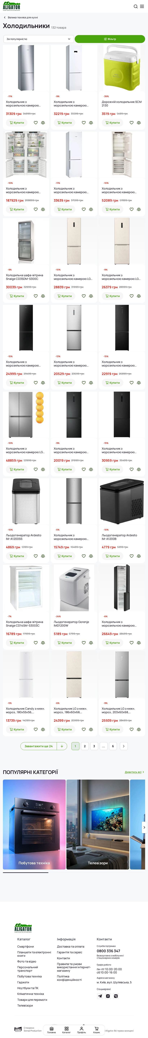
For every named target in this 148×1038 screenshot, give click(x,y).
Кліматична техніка (30, 993)
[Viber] (116, 996)
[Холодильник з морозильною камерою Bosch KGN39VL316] (26, 67)
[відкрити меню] (142, 6)
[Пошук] (136, 6)
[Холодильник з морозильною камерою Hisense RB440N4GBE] (26, 327)
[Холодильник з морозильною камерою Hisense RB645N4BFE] (122, 414)
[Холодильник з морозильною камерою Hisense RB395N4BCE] (74, 327)
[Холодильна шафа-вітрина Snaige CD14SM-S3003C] (26, 587)
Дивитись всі (133, 772)
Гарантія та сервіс (69, 952)
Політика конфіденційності (69, 978)
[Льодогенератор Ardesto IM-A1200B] (122, 501)
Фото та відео (26, 961)
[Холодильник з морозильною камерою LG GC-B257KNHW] (26, 414)
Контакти (63, 958)
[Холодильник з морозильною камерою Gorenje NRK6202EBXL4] (122, 587)
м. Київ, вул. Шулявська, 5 (114, 982)
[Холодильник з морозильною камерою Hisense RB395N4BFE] (74, 414)
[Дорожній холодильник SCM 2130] (122, 67)
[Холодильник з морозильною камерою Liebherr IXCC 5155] (26, 154)
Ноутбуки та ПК (27, 988)
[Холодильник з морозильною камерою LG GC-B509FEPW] (74, 241)
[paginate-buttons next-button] (124, 746)
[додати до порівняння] (43, 122)
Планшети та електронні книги (34, 954)
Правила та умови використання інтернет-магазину (74, 967)
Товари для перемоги (32, 999)
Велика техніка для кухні (23, 17)
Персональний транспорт (27, 969)
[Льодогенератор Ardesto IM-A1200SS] (26, 501)
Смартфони (25, 946)
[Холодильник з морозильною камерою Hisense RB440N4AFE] (122, 327)
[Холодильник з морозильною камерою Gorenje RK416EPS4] (74, 501)
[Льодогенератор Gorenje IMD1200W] (74, 587)
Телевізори (25, 1005)
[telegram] (100, 996)
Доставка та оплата (70, 946)
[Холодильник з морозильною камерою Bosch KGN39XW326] (74, 67)
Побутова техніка (29, 976)
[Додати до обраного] (35, 122)
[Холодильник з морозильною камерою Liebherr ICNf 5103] (122, 154)
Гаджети (23, 982)
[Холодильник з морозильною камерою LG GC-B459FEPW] (122, 241)
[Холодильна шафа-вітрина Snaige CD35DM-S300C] (26, 241)
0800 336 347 (108, 950)
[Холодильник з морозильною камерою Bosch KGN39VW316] (74, 154)
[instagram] (108, 996)
